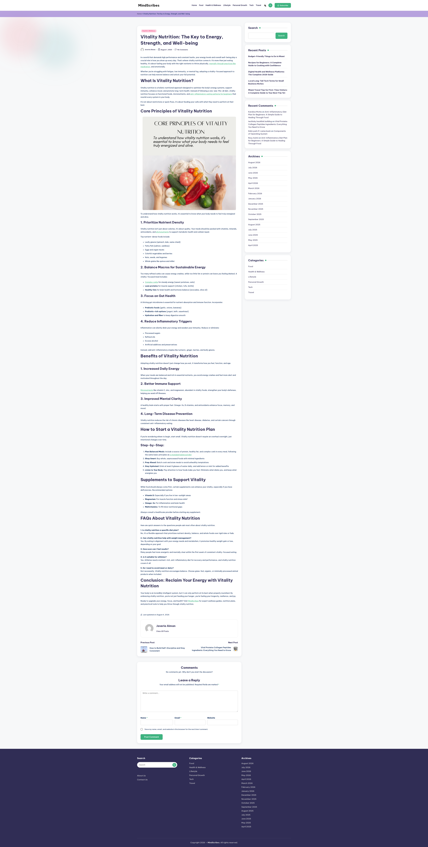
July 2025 (252, 229)
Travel (251, 292)
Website (211, 718)
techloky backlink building (260, 121)
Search (253, 28)
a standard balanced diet (181, 455)
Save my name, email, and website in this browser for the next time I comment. (176, 729)
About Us (141, 775)
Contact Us (142, 779)
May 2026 (253, 178)
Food (250, 266)
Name (144, 718)
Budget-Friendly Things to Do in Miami (266, 56)
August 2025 (254, 224)
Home (139, 14)
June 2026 (253, 172)
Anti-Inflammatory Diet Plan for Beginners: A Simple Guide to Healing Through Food (267, 114)
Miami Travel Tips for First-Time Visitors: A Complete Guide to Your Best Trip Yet (267, 91)
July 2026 (252, 167)
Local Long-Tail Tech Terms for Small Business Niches (266, 82)
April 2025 (253, 245)
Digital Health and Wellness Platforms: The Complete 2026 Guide (266, 73)
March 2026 (253, 188)
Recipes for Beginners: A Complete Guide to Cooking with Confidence (265, 64)
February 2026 (255, 193)
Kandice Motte (255, 111)
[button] (283, 5)
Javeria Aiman (165, 626)
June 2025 (253, 235)
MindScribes (148, 5)
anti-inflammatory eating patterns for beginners (211, 94)
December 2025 (255, 204)
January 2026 (254, 198)
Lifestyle (252, 276)
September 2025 (256, 219)
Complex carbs (151, 282)
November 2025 (255, 209)
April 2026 (253, 183)
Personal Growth (256, 282)
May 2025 (253, 240)
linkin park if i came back (259, 131)
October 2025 (254, 214)
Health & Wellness (148, 31)
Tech (250, 287)
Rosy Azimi (253, 138)
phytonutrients (162, 232)
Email (178, 718)
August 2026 (254, 162)
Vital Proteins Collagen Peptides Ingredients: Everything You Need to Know (267, 124)
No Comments (182, 50)
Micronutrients (147, 390)
